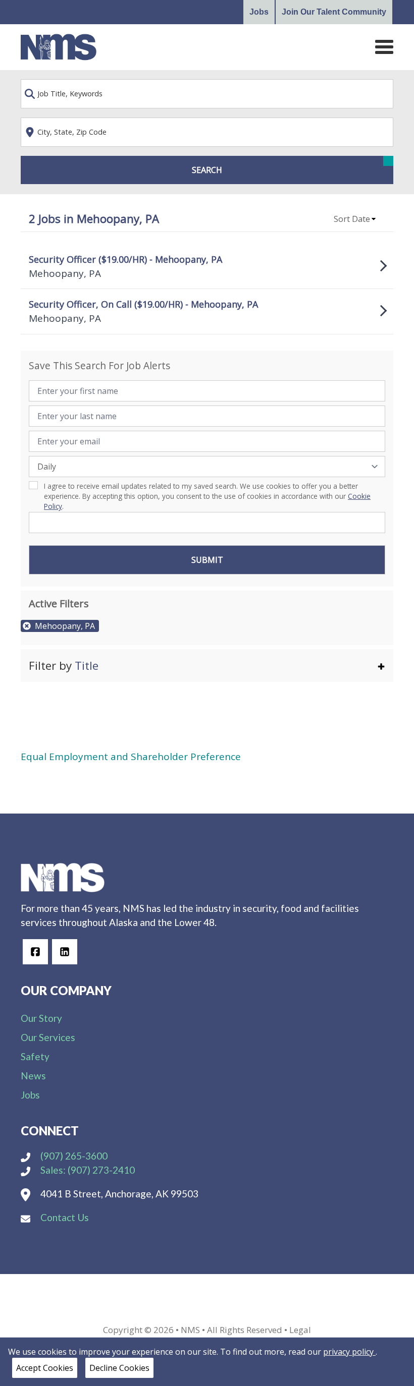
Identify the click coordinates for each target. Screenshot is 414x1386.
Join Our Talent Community (334, 12)
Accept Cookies (44, 1367)
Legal (300, 1330)
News (33, 1075)
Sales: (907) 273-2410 (86, 1170)
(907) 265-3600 (73, 1156)
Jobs (259, 12)
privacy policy (349, 1351)
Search (207, 170)
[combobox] (207, 93)
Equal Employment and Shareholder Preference (131, 756)
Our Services (48, 1037)
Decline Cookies (119, 1367)
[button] (355, 219)
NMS (190, 1330)
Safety (35, 1056)
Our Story (41, 1018)
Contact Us (63, 1217)
